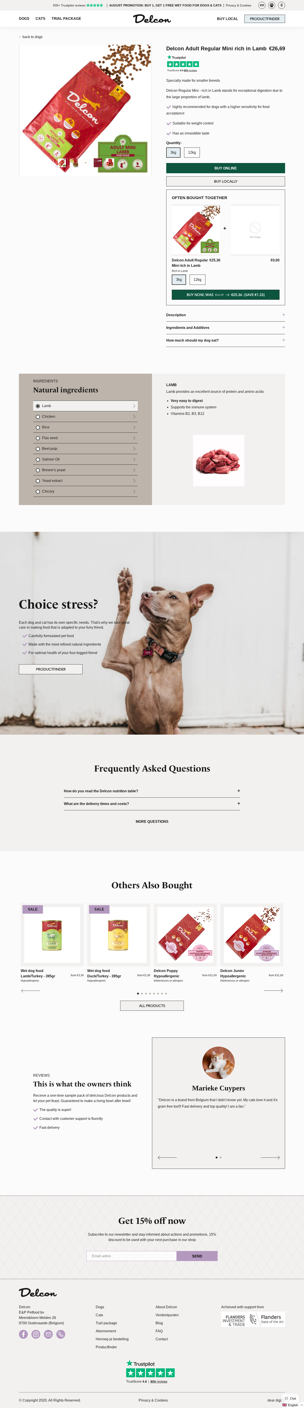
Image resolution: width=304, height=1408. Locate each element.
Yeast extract (52, 481)
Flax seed (50, 438)
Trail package (106, 1323)
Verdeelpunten (167, 1315)
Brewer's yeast (53, 470)
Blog (159, 1323)
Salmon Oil (51, 459)
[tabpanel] (52, 943)
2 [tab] (142, 993)
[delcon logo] (38, 1293)
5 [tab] (154, 993)
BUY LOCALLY (225, 181)
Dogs (100, 1307)
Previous (31, 991)
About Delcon (166, 1307)
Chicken (48, 416)
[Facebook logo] (23, 1334)
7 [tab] (162, 993)
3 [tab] (146, 993)
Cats (99, 1315)
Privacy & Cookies (238, 5)
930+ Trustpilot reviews (69, 5)
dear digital (276, 1400)
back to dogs (32, 37)
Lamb (46, 406)
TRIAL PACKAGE (66, 18)
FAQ (159, 1331)
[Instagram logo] (35, 1334)
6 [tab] (158, 993)
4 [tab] (150, 993)
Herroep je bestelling (112, 1339)
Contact (162, 1339)
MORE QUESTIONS (152, 821)
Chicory (48, 491)
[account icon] (271, 5)
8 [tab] (166, 993)
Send (197, 1256)
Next (273, 991)
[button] (293, 1405)
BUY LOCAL (227, 19)
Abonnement (106, 1331)
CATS (40, 18)
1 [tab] (138, 993)
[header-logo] (151, 19)
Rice (45, 427)
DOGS (24, 18)
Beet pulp (49, 448)
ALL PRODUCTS (152, 1006)
